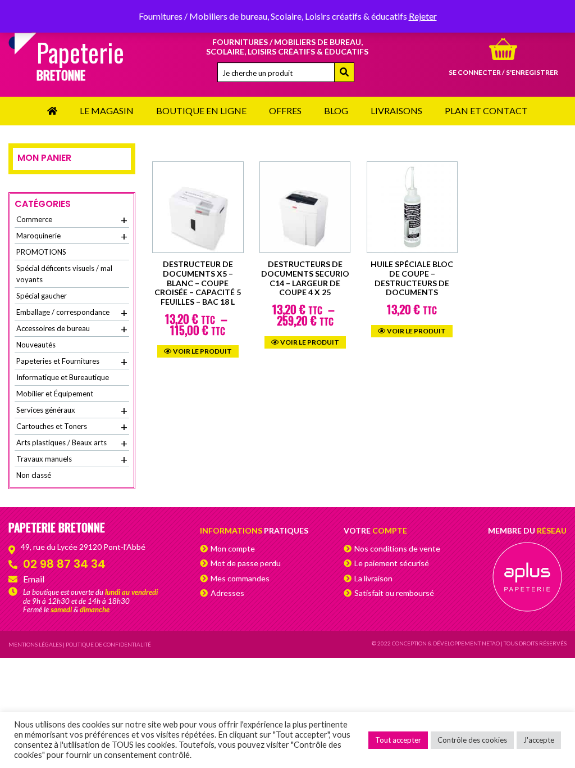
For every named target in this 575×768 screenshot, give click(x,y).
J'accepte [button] (538, 739)
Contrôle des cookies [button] (472, 739)
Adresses (227, 593)
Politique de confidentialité (108, 644)
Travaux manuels (71, 459)
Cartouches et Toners (71, 426)
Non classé (33, 475)
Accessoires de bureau (71, 329)
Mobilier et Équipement (54, 393)
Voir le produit (202, 351)
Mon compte (233, 548)
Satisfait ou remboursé (394, 593)
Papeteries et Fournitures (71, 361)
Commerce (71, 220)
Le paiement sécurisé (391, 563)
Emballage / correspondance (71, 312)
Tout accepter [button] (398, 739)
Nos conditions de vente (397, 548)
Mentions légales (35, 644)
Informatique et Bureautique (62, 377)
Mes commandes (240, 578)
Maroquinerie (71, 236)
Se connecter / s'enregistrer (503, 72)
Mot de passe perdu (246, 563)
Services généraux (71, 410)
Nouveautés (36, 344)
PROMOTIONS (41, 251)
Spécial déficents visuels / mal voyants (64, 274)
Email (33, 578)
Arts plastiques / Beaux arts (71, 443)
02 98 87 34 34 (64, 564)
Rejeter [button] (423, 16)
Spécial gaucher (41, 295)
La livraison (373, 578)
